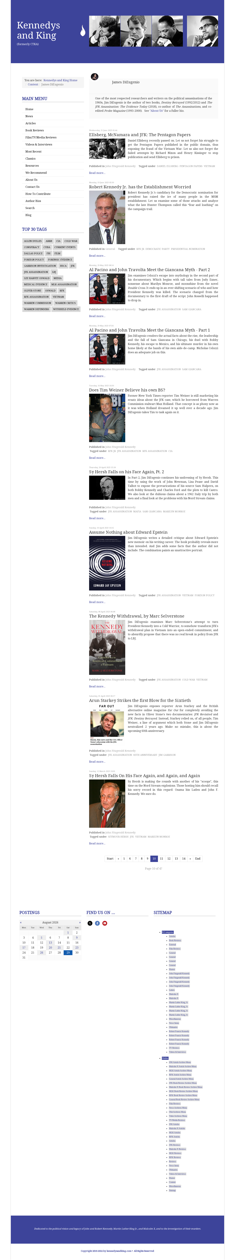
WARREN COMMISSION (37, 303)
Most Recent (33, 151)
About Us (31, 179)
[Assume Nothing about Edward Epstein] (107, 563)
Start (110, 858)
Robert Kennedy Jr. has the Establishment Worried (140, 187)
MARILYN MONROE (174, 511)
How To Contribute (38, 194)
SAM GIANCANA (191, 309)
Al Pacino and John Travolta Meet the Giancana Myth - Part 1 (149, 330)
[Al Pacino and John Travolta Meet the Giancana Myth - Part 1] (107, 349)
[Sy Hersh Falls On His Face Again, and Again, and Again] (107, 804)
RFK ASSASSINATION (36, 296)
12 (168, 858)
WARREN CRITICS (65, 303)
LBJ (54, 272)
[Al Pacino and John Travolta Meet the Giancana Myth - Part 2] (107, 289)
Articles (30, 123)
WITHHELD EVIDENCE (66, 309)
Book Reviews (34, 130)
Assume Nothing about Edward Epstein (128, 532)
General (110, 249)
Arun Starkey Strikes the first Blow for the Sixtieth (140, 700)
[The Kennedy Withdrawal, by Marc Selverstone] (107, 647)
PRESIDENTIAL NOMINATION (188, 249)
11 (161, 858)
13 (176, 858)
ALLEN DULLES (33, 241)
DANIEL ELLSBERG (167, 166)
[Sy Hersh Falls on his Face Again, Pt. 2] (107, 488)
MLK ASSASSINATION (64, 284)
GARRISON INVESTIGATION (40, 265)
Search (30, 208)
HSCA (63, 265)
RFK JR (140, 249)
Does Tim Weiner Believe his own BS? (127, 390)
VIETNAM (58, 296)
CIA (58, 241)
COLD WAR (71, 241)
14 (183, 858)
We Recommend (36, 172)
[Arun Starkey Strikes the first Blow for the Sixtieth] (107, 725)
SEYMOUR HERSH (118, 836)
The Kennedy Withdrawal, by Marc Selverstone (136, 616)
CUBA (47, 247)
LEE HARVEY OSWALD (37, 278)
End (197, 858)
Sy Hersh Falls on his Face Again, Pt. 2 (126, 471)
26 (41, 952)
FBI (48, 253)
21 (59, 947)
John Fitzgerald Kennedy (120, 166)
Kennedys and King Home (60, 80)
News (29, 116)
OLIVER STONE (32, 290)
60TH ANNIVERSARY (145, 755)
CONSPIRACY (31, 247)
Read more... (97, 173)
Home (29, 109)
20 (50, 947)
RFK (62, 290)
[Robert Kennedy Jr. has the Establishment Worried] (107, 217)
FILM (57, 253)
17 (23, 947)
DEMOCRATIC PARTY (158, 249)
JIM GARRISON (167, 755)
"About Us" (157, 110)
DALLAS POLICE (33, 253)
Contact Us (32, 187)
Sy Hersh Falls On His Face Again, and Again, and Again (144, 775)
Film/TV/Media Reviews (40, 137)
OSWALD (50, 290)
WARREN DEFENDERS (36, 309)
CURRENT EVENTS (65, 247)
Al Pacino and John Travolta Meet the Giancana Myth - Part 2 (149, 269)
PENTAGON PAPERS (191, 166)
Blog (28, 215)
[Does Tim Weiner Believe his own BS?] (107, 418)
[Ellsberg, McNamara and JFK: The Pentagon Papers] (107, 149)
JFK (73, 265)
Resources (32, 165)
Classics (30, 158)
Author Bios (33, 201)
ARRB (49, 241)
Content (33, 84)
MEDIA (58, 278)
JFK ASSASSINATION (36, 272)
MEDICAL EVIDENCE (35, 284)
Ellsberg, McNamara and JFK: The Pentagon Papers (140, 134)
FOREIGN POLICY (34, 259)
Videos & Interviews (38, 144)
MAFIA (137, 511)
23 (76, 947)
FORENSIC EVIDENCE (60, 259)
